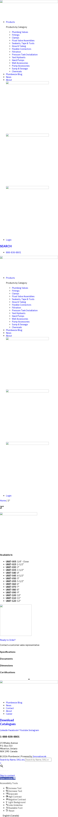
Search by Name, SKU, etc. (12, 759)
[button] (7, 778)
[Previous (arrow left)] (1, 773)
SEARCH (6, 246)
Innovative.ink (39, 756)
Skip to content (7, 775)
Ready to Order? (7, 640)
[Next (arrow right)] (3, 773)
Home (3, 500)
